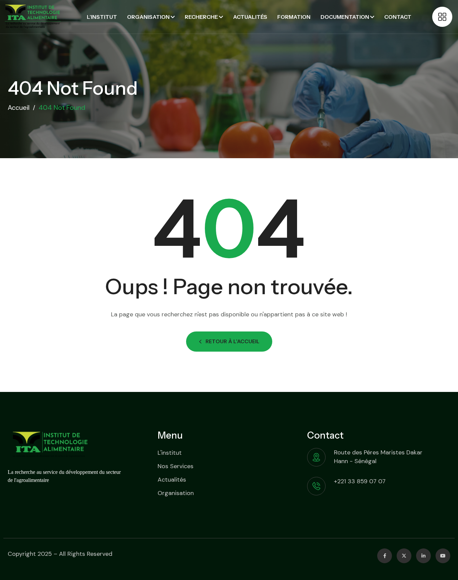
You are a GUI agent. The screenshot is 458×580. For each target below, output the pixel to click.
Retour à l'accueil (233, 341)
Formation (293, 16)
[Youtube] (443, 555)
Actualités (250, 16)
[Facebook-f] (384, 555)
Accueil (19, 107)
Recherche (201, 16)
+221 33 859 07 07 (360, 481)
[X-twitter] (404, 555)
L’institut (102, 16)
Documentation (345, 16)
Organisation (148, 16)
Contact (397, 16)
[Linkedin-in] (423, 555)
